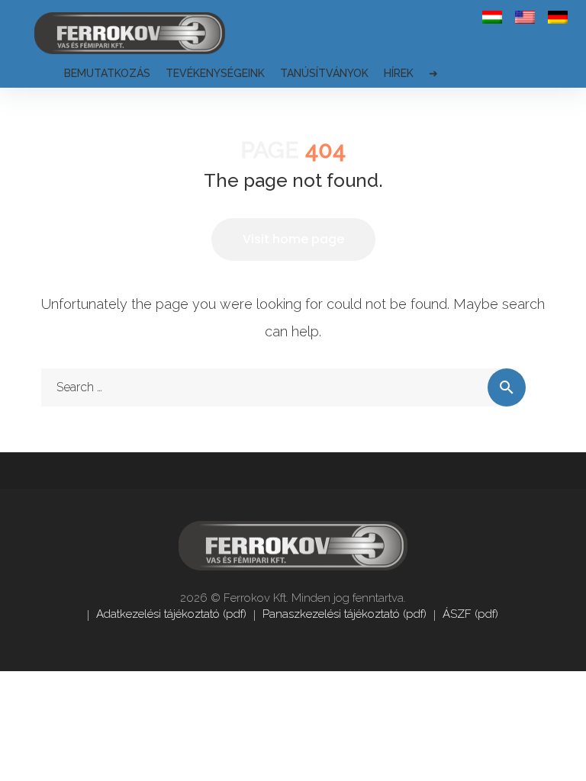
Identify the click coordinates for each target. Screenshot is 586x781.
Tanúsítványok (324, 73)
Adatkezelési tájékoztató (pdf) (171, 614)
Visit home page (293, 239)
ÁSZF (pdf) (470, 614)
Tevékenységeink (215, 73)
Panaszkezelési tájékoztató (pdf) (344, 614)
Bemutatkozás (107, 73)
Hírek (399, 73)
